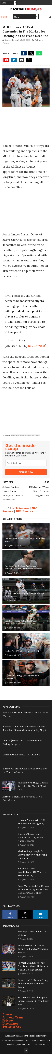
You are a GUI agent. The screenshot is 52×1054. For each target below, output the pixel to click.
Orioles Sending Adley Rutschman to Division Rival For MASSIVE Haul (22, 622)
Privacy (8, 1020)
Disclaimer (10, 1023)
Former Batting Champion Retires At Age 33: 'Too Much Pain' (33, 1001)
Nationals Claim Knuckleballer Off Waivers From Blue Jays (32, 872)
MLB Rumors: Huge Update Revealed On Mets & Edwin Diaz (33, 786)
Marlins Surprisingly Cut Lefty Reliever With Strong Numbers (32, 855)
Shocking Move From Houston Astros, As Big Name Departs (30, 837)
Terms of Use (11, 1026)
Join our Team (12, 1017)
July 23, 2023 (36, 346)
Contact (8, 1014)
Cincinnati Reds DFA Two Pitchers (21, 754)
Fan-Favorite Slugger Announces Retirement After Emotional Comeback (23, 567)
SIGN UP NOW (26, 472)
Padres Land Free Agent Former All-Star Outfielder (24, 595)
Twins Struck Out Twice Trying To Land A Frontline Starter (33, 949)
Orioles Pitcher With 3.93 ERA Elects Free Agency (25, 540)
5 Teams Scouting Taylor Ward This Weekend (22, 677)
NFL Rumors (20, 508)
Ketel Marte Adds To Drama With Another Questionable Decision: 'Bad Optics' (33, 889)
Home (4, 17)
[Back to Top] (26, 1050)
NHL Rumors (24, 511)
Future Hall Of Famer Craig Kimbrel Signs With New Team (33, 983)
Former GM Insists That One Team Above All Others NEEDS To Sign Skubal (33, 966)
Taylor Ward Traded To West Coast (22, 651)
